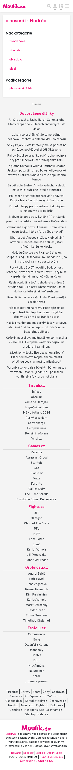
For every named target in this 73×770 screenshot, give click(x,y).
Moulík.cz (27, 705)
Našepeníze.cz (34, 710)
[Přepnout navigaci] (55, 5)
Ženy (46, 692)
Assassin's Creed (37, 458)
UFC (36, 513)
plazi (12, 69)
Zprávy (25, 692)
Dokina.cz (56, 705)
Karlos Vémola (36, 550)
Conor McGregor (36, 560)
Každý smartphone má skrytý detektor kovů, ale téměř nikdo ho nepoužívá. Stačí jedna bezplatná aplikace (36, 327)
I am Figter (36, 539)
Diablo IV (37, 473)
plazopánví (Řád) (20, 89)
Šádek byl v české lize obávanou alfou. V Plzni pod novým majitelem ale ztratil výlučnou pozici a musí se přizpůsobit (36, 357)
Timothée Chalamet (36, 621)
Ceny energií (36, 423)
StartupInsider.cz (36, 714)
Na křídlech (36, 671)
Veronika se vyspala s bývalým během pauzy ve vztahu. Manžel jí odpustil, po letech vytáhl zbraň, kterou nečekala (36, 372)
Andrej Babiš (36, 574)
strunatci (15, 50)
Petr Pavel (36, 579)
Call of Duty (36, 489)
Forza (36, 479)
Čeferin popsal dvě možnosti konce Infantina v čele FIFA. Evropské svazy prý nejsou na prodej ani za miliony (36, 342)
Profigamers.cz (35, 697)
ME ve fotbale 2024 (36, 413)
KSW (36, 534)
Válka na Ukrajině (36, 402)
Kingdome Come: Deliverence (36, 499)
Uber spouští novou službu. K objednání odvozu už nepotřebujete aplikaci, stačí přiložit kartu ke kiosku (36, 242)
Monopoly (36, 650)
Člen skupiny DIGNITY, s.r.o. (36, 761)
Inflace (36, 392)
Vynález (36, 439)
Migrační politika (36, 407)
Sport (36, 692)
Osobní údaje (54, 753)
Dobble (36, 655)
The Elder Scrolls (36, 494)
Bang (36, 640)
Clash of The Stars (36, 524)
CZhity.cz (16, 710)
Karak (37, 676)
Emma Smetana (36, 616)
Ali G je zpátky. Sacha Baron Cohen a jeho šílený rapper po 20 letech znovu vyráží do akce (36, 124)
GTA (36, 468)
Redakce (28, 753)
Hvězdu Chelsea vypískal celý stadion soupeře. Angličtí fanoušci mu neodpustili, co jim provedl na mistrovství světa (36, 257)
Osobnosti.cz (36, 567)
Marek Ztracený (36, 605)
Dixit (36, 661)
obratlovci (16, 60)
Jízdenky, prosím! (36, 681)
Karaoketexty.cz (36, 701)
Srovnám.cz (54, 710)
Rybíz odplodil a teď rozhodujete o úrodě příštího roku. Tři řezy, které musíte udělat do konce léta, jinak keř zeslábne (36, 287)
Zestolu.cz (36, 628)
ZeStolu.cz (54, 697)
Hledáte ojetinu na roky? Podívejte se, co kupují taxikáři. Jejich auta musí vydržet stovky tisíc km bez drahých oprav (36, 312)
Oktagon (36, 518)
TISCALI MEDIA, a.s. (51, 757)
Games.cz (36, 446)
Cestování (58, 692)
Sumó (36, 544)
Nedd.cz (13, 705)
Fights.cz (36, 507)
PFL (36, 529)
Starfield (36, 463)
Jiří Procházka (36, 555)
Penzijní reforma (36, 434)
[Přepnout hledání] (49, 5)
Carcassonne (36, 634)
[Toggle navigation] (67, 5)
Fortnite (36, 484)
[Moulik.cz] (14, 5)
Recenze (36, 452)
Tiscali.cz (36, 385)
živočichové (17, 41)
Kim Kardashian (36, 595)
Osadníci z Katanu (36, 645)
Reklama (16, 753)
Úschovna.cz (57, 701)
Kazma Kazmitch (36, 589)
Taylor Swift (36, 610)
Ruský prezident (36, 418)
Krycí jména (36, 666)
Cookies (40, 753)
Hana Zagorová (36, 584)
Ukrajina (36, 397)
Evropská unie (36, 428)
